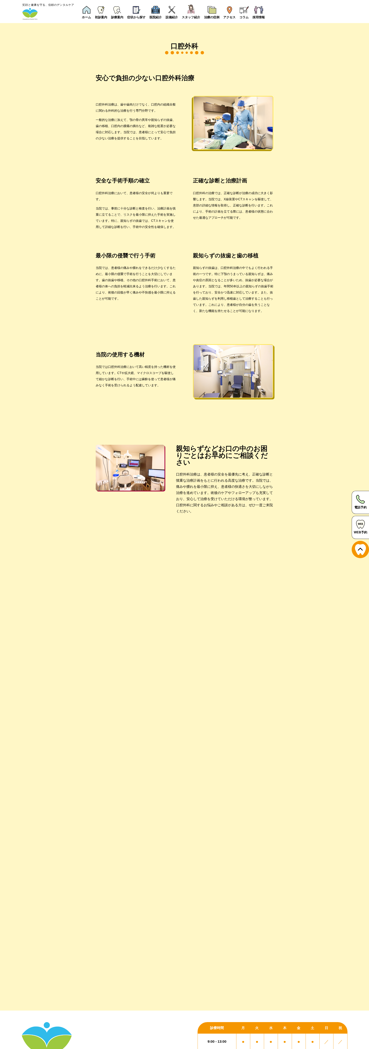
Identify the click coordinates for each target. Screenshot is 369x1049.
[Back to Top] (360, 549)
